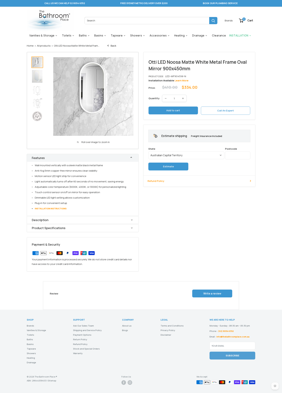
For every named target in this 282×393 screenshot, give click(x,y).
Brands (229, 20)
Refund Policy (156, 181)
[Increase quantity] (183, 98)
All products (44, 45)
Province (186, 148)
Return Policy (80, 339)
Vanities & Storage (36, 330)
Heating (31, 357)
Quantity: (154, 98)
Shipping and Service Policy (87, 330)
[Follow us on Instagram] (130, 382)
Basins (30, 344)
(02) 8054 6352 (226, 331)
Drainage (31, 362)
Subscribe (232, 355)
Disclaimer (166, 334)
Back (113, 45)
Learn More (181, 80)
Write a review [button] (212, 293)
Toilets (30, 334)
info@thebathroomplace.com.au (233, 336)
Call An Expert (225, 110)
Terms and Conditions (172, 325)
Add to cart (173, 110)
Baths (30, 339)
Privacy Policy (168, 330)
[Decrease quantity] (165, 98)
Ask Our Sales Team (83, 325)
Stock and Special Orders (86, 348)
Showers (31, 353)
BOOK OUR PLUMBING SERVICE (220, 3)
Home (30, 45)
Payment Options (82, 334)
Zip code (237, 148)
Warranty (78, 353)
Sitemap (52, 380)
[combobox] (147, 20)
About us (127, 325)
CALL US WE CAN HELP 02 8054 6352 (64, 3)
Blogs (125, 330)
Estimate (168, 166)
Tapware (31, 348)
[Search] (213, 20)
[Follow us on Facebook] (123, 382)
